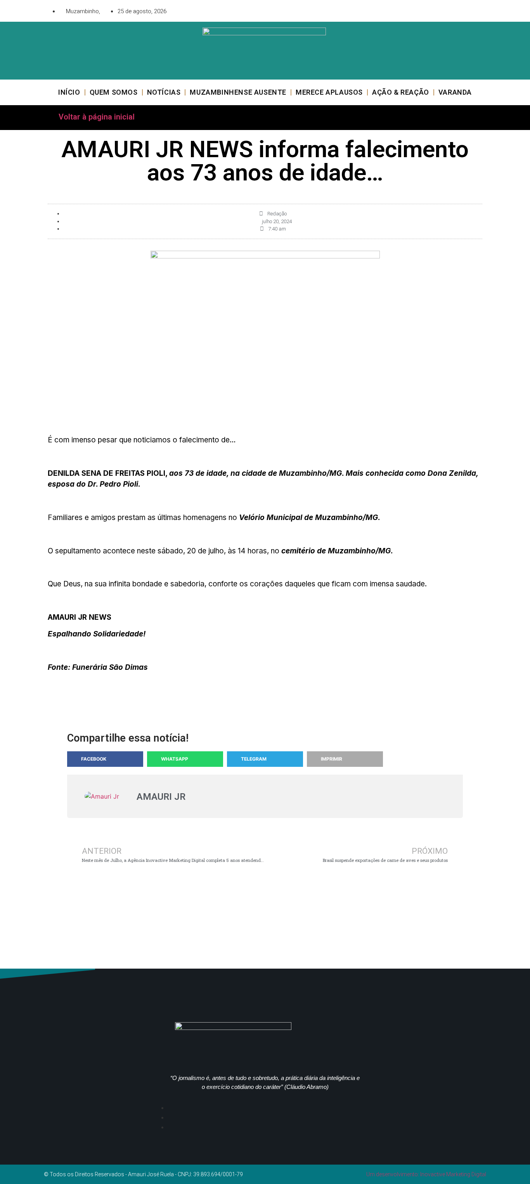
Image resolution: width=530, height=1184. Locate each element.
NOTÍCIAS (164, 92)
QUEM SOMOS (114, 92)
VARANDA (455, 92)
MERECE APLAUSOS (329, 92)
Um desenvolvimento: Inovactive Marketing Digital (426, 1174)
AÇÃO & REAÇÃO (400, 92)
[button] (105, 759)
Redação (277, 214)
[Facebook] (433, 9)
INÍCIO (69, 92)
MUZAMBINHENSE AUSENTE (238, 92)
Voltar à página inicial (97, 116)
